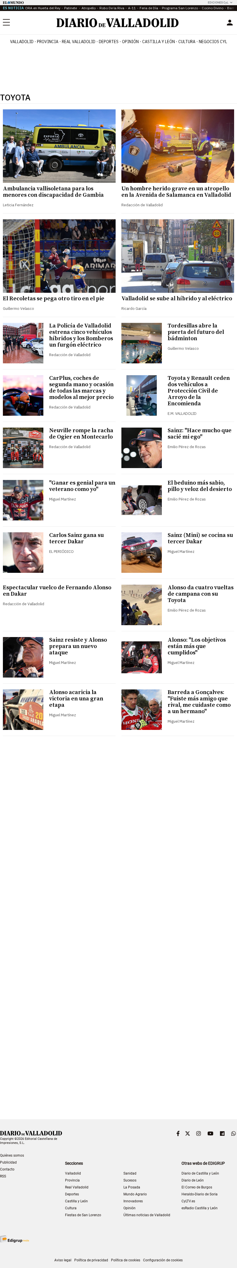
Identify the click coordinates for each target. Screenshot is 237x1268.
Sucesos (129, 1180)
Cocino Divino (212, 8)
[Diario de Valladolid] (117, 22)
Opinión (130, 41)
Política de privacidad (91, 1260)
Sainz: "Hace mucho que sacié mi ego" (200, 434)
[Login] (229, 22)
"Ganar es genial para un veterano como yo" (82, 486)
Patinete (71, 8)
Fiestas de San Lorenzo (83, 1215)
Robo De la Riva (111, 8)
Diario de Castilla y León (200, 1173)
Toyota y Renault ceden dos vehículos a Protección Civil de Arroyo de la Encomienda (199, 391)
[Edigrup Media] (14, 1239)
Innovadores (133, 1201)
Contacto (7, 1169)
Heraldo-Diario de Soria (200, 1194)
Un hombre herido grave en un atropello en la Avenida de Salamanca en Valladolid (176, 192)
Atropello (89, 8)
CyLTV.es (188, 1201)
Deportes (108, 41)
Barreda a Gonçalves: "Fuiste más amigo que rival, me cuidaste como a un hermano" (199, 702)
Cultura (186, 41)
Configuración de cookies (163, 1260)
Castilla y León (158, 41)
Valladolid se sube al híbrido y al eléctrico (176, 298)
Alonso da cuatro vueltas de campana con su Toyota (201, 594)
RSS (3, 1176)
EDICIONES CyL (218, 2)
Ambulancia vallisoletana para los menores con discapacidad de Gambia (53, 192)
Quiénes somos (12, 1155)
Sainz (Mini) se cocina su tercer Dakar (200, 538)
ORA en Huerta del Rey (42, 8)
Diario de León (193, 1180)
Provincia (47, 41)
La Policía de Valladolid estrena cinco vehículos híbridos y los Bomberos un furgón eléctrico (81, 335)
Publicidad (8, 1162)
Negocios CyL (213, 41)
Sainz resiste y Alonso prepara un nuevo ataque (78, 646)
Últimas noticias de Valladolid (146, 1215)
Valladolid (22, 41)
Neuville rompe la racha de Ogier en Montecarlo (81, 434)
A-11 (132, 8)
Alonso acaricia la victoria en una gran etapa (76, 699)
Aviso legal (62, 1260)
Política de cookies (125, 1260)
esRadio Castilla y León (200, 1208)
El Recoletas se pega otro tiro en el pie (53, 298)
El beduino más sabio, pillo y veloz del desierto (200, 486)
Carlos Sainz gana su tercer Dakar (76, 538)
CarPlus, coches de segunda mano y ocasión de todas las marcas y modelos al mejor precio (81, 388)
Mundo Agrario (135, 1194)
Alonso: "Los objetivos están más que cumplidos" (197, 646)
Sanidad (129, 1173)
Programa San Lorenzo (180, 8)
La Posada (131, 1187)
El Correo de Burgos (197, 1187)
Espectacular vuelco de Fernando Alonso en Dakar (57, 591)
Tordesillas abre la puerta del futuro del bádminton (196, 332)
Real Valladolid (78, 41)
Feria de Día (149, 8)
